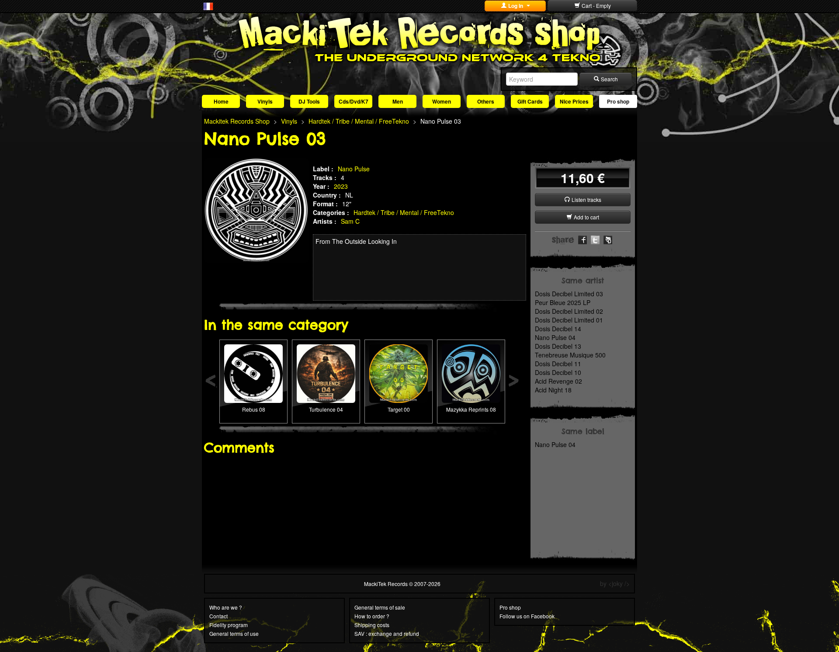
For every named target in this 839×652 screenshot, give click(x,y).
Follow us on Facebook (527, 616)
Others (485, 101)
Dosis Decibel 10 (558, 372)
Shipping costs (371, 624)
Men (397, 101)
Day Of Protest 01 (399, 359)
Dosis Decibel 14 (558, 328)
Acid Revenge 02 (558, 381)
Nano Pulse (354, 168)
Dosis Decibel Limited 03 (569, 293)
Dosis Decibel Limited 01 (569, 320)
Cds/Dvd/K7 (353, 101)
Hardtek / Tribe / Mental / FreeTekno (404, 212)
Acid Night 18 (553, 389)
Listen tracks (585, 199)
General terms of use (234, 633)
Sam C (350, 221)
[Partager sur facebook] (582, 239)
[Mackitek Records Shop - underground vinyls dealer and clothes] (419, 38)
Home (221, 101)
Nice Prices (574, 101)
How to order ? (371, 616)
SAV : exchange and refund (386, 633)
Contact (218, 616)
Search (609, 79)
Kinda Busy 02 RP (471, 359)
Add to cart (585, 217)
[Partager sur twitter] (595, 239)
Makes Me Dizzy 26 (253, 359)
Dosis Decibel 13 (558, 346)
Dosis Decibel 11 (558, 363)
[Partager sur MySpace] (607, 239)
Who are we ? (225, 607)
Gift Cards (530, 101)
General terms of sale (379, 607)
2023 (341, 186)
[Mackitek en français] (208, 5)
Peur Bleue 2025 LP (562, 302)
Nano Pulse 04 (555, 337)
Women (441, 101)
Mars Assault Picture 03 (326, 359)
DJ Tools (309, 101)
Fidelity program (228, 624)
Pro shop (618, 101)
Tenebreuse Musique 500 (570, 354)
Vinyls (265, 101)
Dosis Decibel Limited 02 (569, 311)
